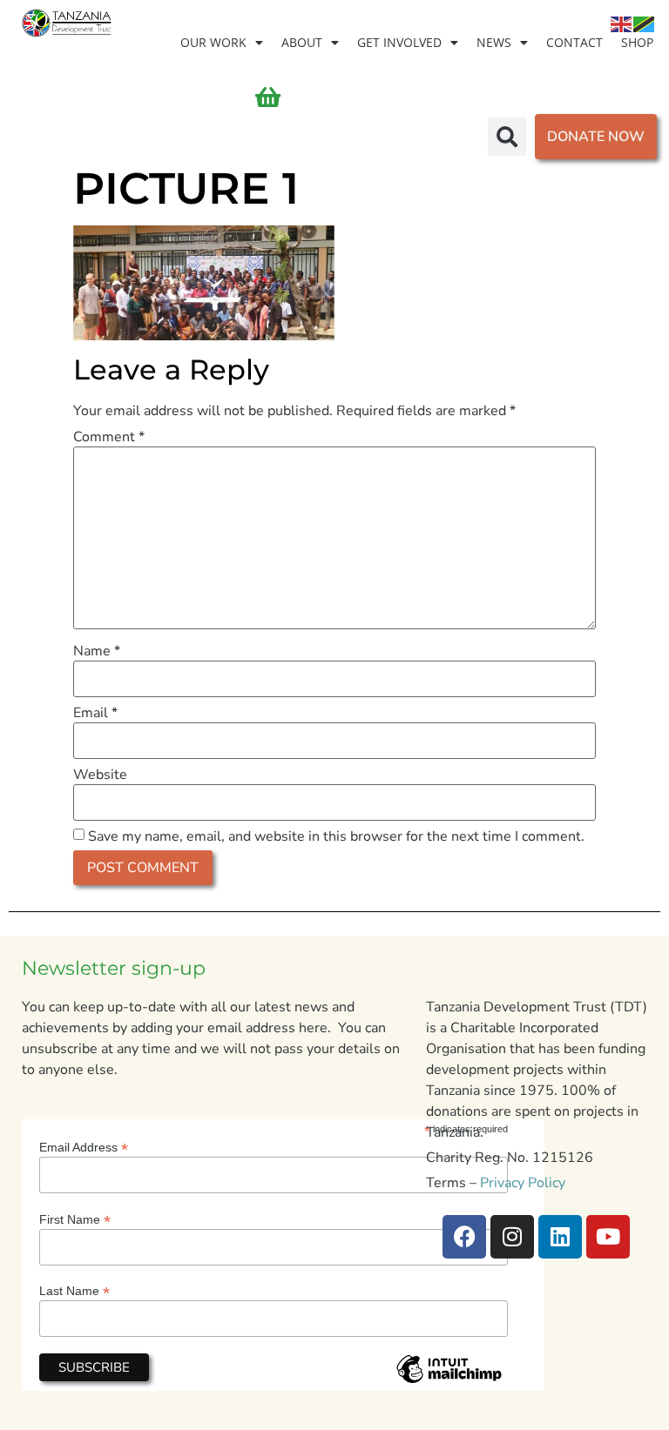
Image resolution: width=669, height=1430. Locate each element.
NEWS (493, 42)
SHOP (637, 42)
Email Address (83, 1146)
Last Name (74, 1290)
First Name (75, 1219)
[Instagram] (512, 1237)
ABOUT (301, 42)
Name (96, 651)
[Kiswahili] (644, 23)
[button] (507, 136)
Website (100, 775)
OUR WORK (213, 42)
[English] (622, 23)
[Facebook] (464, 1237)
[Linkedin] (560, 1237)
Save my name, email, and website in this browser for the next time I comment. (336, 836)
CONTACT (574, 42)
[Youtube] (608, 1237)
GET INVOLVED (399, 42)
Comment (109, 437)
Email (95, 713)
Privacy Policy (522, 1182)
